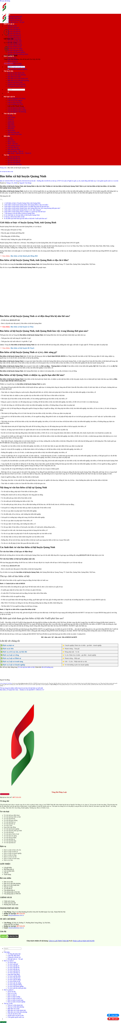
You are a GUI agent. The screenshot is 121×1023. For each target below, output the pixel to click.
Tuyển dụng (7, 874)
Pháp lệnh (11, 129)
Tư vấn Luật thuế (13, 28)
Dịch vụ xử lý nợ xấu (10, 857)
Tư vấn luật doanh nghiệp (11, 829)
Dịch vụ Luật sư (9, 24)
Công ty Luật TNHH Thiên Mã (59, 941)
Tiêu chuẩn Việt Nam (15, 134)
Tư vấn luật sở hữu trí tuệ (11, 834)
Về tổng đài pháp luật (15, 16)
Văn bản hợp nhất (13, 132)
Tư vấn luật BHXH (14, 162)
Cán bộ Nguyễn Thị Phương (17, 112)
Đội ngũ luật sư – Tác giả (16, 22)
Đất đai (10, 138)
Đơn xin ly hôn (8, 882)
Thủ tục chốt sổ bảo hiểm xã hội (14, 217)
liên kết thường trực (47, 667)
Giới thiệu (7, 14)
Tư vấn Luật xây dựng (15, 48)
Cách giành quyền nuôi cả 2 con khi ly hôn (95, 181)
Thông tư (11, 119)
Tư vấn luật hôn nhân (15, 164)
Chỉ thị (10, 115)
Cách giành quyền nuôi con (17, 86)
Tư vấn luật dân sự (14, 159)
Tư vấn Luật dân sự (14, 33)
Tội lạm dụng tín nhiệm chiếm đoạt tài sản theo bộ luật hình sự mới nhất (21, 688)
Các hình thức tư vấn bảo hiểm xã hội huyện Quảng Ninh (22, 215)
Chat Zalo (114, 1015)
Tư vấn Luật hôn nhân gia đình (18, 54)
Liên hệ (6, 873)
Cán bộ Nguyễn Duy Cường (17, 110)
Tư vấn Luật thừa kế (14, 35)
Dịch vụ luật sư (13, 62)
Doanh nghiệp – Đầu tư (15, 151)
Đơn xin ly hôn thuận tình (11, 885)
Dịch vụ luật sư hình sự (15, 65)
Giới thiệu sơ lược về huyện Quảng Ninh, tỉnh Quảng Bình (22, 203)
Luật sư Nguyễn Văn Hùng (16, 98)
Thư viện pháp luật (10, 113)
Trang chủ (3, 168)
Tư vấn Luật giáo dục (15, 43)
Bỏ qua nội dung (5, 1)
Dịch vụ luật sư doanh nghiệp (17, 69)
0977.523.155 (17, 797)
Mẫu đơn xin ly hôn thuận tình (18, 78)
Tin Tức (6, 155)
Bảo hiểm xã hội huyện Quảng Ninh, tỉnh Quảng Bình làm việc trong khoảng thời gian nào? (32, 208)
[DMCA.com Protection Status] (9, 937)
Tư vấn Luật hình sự (14, 37)
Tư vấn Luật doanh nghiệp (16, 52)
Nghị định (11, 125)
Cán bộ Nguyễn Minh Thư (16, 108)
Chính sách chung (9, 901)
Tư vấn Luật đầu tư (14, 29)
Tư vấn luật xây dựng (10, 836)
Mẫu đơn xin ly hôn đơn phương (18, 80)
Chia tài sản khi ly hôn (15, 82)
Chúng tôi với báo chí (15, 20)
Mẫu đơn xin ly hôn (14, 77)
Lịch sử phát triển (9, 871)
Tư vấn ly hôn (12, 26)
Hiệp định (11, 123)
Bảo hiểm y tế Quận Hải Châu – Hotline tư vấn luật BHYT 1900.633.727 (22, 690)
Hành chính (11, 142)
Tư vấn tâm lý (8, 888)
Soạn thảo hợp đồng (14, 39)
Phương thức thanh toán (11, 904)
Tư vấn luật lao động (10, 837)
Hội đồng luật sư (9, 869)
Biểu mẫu (7, 136)
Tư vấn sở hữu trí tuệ (14, 47)
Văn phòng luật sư (9, 890)
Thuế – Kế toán (13, 144)
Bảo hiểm (11, 140)
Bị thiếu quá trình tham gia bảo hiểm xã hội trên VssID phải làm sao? (26, 218)
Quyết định (11, 130)
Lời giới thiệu (8, 867)
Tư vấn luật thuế (9, 832)
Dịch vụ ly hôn (12, 60)
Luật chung (11, 117)
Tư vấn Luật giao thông (15, 50)
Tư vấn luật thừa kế (10, 842)
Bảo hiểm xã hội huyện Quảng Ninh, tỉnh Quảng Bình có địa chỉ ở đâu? (26, 205)
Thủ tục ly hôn (8, 71)
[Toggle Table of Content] (1, 200)
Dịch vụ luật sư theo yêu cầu (12, 850)
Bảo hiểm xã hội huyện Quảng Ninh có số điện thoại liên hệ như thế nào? (27, 206)
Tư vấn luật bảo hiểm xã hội (6, 171)
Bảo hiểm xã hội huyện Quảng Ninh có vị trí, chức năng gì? (23, 210)
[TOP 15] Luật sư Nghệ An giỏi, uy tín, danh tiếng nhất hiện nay (62, 181)
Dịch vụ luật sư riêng (15, 63)
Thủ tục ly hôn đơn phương (17, 75)
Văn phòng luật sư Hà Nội (12, 892)
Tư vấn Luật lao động (15, 45)
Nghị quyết (11, 127)
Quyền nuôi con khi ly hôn (16, 84)
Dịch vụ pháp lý (9, 56)
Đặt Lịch (115, 1019)
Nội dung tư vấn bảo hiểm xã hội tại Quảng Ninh (20, 213)
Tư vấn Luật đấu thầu (15, 41)
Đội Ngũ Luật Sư (9, 96)
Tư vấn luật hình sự (14, 160)
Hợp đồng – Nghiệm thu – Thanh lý (19, 153)
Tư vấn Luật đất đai (14, 31)
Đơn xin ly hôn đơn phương (12, 883)
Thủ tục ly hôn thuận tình (16, 73)
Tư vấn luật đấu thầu (10, 841)
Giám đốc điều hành (14, 18)
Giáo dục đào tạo (13, 147)
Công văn (11, 121)
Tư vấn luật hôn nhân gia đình (13, 830)
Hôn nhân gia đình (14, 149)
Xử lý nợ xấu (12, 58)
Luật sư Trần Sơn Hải (15, 102)
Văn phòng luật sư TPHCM (12, 894)
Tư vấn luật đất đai (14, 157)
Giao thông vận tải (14, 145)
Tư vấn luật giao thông (10, 820)
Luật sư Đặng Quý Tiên (15, 104)
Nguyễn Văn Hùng (25, 183)
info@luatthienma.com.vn (16, 915)
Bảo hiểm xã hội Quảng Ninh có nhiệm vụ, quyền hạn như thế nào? (25, 211)
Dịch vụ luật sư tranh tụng (16, 67)
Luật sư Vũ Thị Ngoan (15, 100)
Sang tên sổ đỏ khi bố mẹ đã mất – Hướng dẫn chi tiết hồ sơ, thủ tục (21, 181)
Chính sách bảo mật (10, 903)
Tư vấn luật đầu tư (9, 839)
